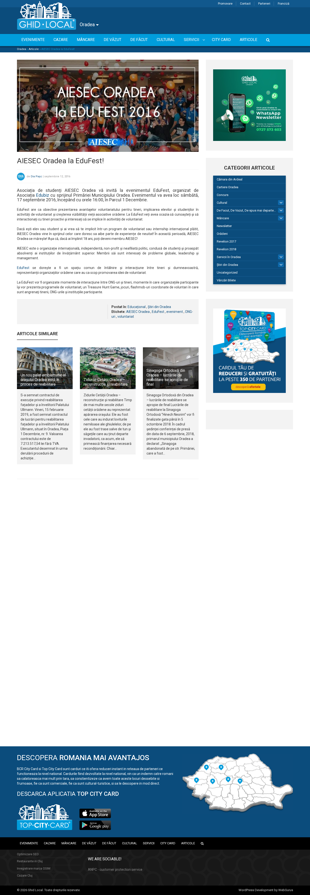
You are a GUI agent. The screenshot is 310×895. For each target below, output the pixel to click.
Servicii (149, 843)
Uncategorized (227, 272)
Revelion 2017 (226, 241)
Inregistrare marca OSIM (33, 868)
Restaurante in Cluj (30, 861)
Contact (245, 3)
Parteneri (264, 3)
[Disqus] (108, 549)
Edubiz (42, 195)
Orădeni (222, 234)
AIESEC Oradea (138, 312)
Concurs (222, 195)
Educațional (137, 307)
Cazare (50, 843)
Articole (34, 49)
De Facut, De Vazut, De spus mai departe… (246, 210)
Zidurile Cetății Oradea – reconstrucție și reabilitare (106, 382)
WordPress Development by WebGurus (266, 890)
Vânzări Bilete (226, 280)
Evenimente (29, 843)
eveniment (174, 312)
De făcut (109, 843)
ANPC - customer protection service (115, 869)
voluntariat (125, 316)
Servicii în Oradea (229, 257)
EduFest (23, 268)
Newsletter (224, 226)
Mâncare (223, 218)
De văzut (89, 843)
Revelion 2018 (226, 249)
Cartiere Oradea (227, 187)
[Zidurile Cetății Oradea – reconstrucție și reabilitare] (108, 368)
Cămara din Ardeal (229, 179)
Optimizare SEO (28, 854)
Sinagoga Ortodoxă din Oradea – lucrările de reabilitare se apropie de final (167, 377)
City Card (167, 843)
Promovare (225, 3)
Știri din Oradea (159, 307)
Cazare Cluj (24, 875)
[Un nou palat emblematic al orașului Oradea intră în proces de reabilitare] (45, 368)
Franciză (283, 3)
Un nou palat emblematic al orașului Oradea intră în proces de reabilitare (43, 380)
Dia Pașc (36, 176)
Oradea (88, 24)
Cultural (222, 202)
